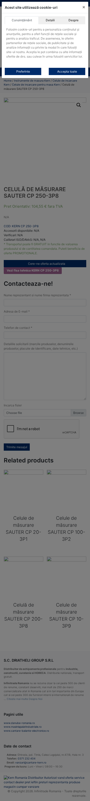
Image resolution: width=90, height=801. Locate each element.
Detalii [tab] (50, 20)
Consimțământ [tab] (22, 20)
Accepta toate (67, 71)
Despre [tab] (73, 20)
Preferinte (23, 71)
